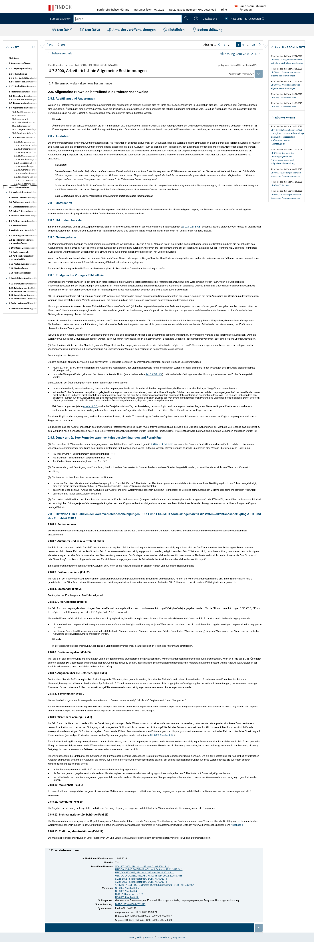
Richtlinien (176, 29)
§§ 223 (185, 226)
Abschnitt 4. (237, 825)
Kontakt (149, 937)
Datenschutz (163, 937)
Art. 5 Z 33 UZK (154, 374)
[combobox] (128, 18)
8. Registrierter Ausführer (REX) (24, 303)
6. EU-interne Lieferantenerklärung (25, 247)
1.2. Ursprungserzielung (20, 68)
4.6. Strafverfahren (18, 225)
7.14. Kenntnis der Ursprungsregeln (26, 295)
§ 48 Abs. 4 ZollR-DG (162, 444)
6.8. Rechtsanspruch (19, 252)
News (131, 937)
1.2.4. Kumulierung (18, 73)
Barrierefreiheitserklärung (113, 9)
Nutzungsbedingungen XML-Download (192, 9)
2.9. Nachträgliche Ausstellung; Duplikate (28, 192)
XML (63, 45)
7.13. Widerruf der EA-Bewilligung (25, 291)
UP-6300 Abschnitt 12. (162, 735)
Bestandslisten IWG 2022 (149, 9)
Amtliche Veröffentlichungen (134, 29)
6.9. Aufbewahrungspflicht (21, 255)
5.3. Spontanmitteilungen (21, 239)
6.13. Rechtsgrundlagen (20, 272)
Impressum (179, 937)
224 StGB (195, 226)
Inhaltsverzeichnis (60, 53)
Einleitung (14, 58)
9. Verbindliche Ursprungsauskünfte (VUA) (29, 308)
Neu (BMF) (64, 29)
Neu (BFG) (92, 29)
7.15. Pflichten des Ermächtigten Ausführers (30, 298)
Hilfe (224, 9)
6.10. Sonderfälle (17, 259)
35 (253, 45)
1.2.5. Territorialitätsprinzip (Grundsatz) (28, 78)
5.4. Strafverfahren (18, 243)
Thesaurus (235, 18)
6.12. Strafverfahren (18, 268)
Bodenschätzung (209, 29)
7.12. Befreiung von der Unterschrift (26, 288)
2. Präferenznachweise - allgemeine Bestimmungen (33, 91)
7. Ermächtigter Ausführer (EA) (23, 278)
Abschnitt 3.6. (90, 406)
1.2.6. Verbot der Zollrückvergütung (26, 81)
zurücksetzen (253, 18)
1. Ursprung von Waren (20, 63)
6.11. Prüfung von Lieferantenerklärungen (29, 263)
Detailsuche (210, 18)
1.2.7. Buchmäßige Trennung (22, 86)
